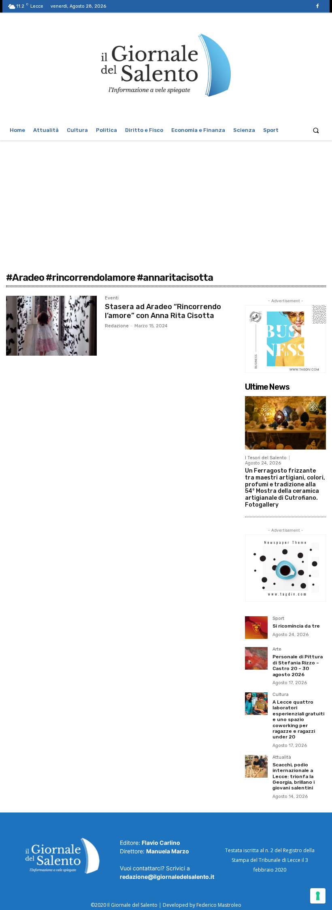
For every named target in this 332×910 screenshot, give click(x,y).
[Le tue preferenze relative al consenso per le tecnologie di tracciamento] (318, 896)
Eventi (112, 298)
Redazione (117, 326)
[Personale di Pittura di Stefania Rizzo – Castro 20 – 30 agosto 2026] (256, 658)
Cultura (280, 694)
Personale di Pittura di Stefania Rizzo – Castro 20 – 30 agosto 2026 (297, 665)
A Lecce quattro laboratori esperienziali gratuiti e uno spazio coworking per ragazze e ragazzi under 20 (298, 719)
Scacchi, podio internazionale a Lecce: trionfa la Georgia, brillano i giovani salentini (293, 776)
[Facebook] (317, 6)
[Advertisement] (166, 201)
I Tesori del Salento (266, 458)
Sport (278, 618)
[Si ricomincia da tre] (256, 627)
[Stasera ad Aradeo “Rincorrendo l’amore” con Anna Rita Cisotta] (51, 326)
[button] (316, 130)
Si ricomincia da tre (296, 626)
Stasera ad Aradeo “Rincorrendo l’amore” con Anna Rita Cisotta (163, 311)
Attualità (281, 757)
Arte (276, 649)
